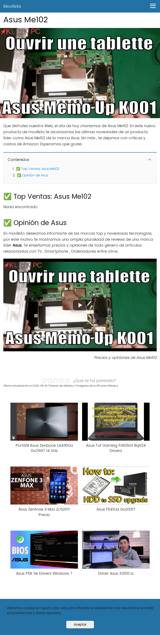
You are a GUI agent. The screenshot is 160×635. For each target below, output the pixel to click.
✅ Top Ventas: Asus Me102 (37, 168)
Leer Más (69, 613)
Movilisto (12, 6)
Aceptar (80, 624)
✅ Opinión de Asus (32, 175)
